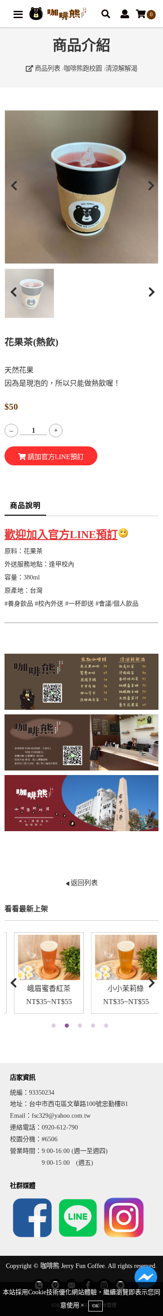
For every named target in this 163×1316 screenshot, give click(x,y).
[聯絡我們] (145, 1279)
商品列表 (46, 68)
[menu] (18, 14)
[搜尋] (106, 15)
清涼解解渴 (121, 68)
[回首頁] (57, 13)
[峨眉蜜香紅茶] (43, 957)
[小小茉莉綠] (120, 957)
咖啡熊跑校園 (83, 68)
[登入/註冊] (125, 15)
